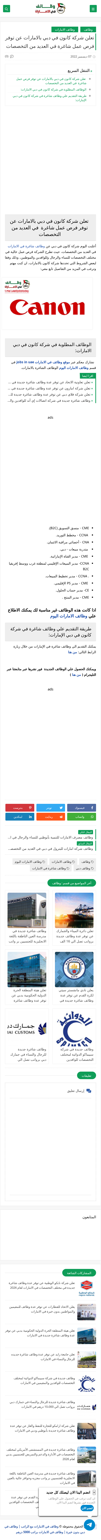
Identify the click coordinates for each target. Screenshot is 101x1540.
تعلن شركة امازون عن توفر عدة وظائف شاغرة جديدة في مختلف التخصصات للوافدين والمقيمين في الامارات (48, 388)
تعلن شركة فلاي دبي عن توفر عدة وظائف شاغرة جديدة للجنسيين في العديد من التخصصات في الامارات (48, 394)
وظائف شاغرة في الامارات (26, 246)
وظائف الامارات (65, 29)
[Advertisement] (50, 160)
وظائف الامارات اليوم (74, 367)
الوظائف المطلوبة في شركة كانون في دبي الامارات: (53, 89)
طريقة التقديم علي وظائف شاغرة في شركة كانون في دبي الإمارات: (49, 98)
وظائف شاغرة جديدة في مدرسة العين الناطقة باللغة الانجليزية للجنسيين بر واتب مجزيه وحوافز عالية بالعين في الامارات (27, 941)
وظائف (88, 29)
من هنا (76, 674)
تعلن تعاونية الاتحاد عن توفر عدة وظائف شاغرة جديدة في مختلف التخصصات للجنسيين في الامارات (48, 382)
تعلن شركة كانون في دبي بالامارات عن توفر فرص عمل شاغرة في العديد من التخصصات (51, 81)
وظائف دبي (83, 868)
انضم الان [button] (87, 1508)
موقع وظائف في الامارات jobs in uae (43, 362)
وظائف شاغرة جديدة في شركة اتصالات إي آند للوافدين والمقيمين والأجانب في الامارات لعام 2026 (48, 400)
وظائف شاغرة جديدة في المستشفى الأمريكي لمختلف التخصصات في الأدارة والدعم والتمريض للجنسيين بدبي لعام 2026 (40, 1454)
